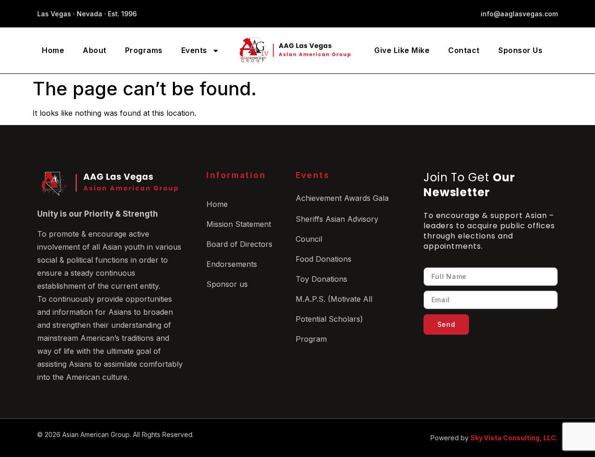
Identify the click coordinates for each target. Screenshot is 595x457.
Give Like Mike (402, 50)
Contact (464, 50)
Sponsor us (227, 284)
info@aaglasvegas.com (519, 14)
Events (194, 50)
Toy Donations (321, 279)
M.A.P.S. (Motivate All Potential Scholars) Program (334, 319)
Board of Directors (239, 244)
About (94, 50)
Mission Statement (238, 224)
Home (53, 50)
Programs (144, 50)
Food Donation (322, 259)
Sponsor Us (520, 50)
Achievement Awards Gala (342, 198)
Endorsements (231, 264)
